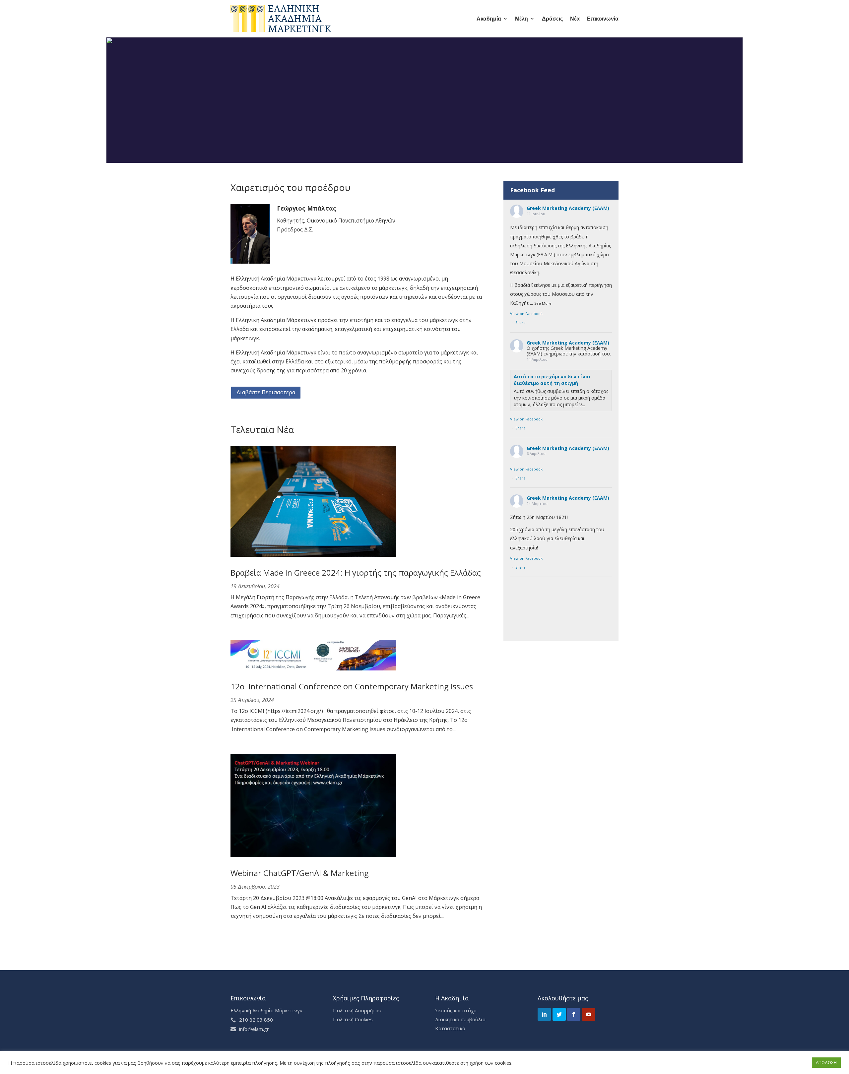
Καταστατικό (450, 1028)
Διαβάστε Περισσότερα (265, 392)
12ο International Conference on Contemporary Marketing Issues (351, 686)
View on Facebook (526, 313)
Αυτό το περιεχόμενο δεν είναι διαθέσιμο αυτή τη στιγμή (552, 379)
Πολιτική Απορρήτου (357, 1010)
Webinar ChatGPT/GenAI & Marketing (299, 872)
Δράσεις (552, 18)
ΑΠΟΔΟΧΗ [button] (826, 1062)
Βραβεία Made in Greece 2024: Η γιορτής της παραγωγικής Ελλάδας (355, 572)
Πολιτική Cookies (353, 1019)
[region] (424, 100)
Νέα (575, 18)
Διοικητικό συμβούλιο (460, 1019)
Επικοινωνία (603, 18)
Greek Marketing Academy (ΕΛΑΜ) (568, 208)
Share (520, 322)
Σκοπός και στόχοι (456, 1010)
